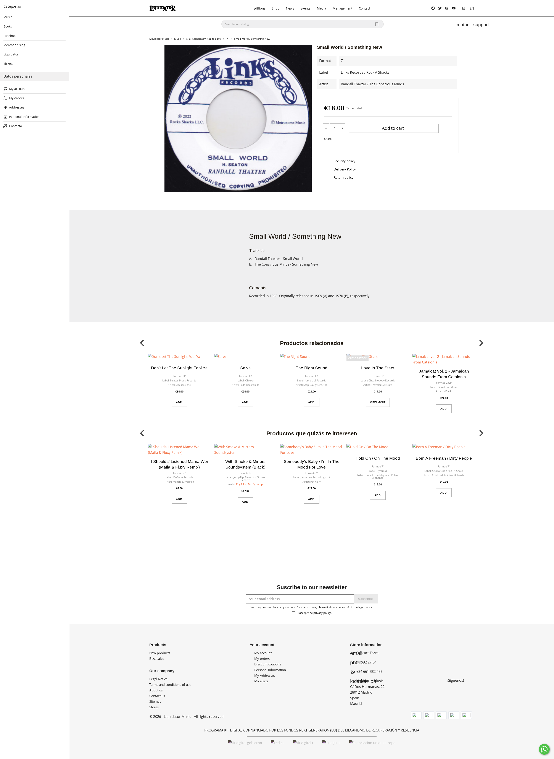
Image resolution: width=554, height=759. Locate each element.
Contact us (157, 696)
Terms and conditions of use (170, 684)
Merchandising (14, 45)
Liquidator (10, 54)
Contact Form (364, 652)
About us (156, 690)
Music (7, 17)
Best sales (156, 658)
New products (159, 653)
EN (472, 8)
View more (377, 402)
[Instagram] (447, 8)
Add (179, 402)
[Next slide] (480, 342)
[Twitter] (440, 8)
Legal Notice (158, 679)
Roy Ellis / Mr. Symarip (249, 484)
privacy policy (322, 613)
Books (7, 26)
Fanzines (9, 36)
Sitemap (155, 701)
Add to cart (393, 128)
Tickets (8, 64)
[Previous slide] (142, 342)
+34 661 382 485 (369, 671)
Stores (154, 707)
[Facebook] (433, 8)
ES (463, 8)
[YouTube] (454, 8)
